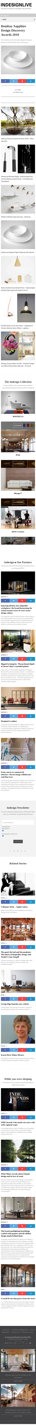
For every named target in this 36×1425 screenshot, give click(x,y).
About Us (6, 1330)
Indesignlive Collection (10, 834)
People (3, 898)
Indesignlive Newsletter (6, 827)
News (4, 19)
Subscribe (18, 841)
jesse (19, 90)
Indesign (3, 596)
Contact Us (15, 1332)
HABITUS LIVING (18, 1381)
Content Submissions (20, 1330)
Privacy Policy (27, 1332)
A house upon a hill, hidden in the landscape (18, 1376)
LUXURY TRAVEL (18, 1416)
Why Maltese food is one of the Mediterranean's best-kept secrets (18, 1411)
